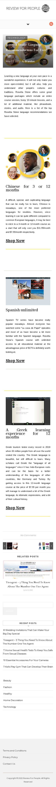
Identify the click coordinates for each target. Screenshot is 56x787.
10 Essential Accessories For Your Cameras (25, 660)
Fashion (7, 687)
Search (10, 611)
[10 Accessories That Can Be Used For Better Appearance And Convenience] (46, 545)
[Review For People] (28, 8)
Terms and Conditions (14, 750)
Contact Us (9, 763)
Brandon (30, 61)
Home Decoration (13, 700)
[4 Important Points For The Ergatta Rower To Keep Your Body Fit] (9, 545)
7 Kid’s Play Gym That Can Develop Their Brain (28, 666)
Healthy (7, 693)
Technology (17, 38)
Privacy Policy (10, 757)
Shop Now (15, 241)
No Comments (28, 535)
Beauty (7, 680)
